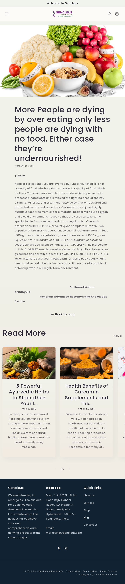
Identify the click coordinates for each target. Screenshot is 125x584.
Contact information (106, 574)
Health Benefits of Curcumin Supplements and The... (86, 394)
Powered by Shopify (53, 571)
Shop (87, 510)
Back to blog (65, 314)
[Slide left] (55, 469)
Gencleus (38, 571)
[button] (6, 14)
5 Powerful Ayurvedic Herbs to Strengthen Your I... (29, 394)
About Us (89, 495)
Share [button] (21, 175)
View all (118, 335)
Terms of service (108, 571)
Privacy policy (73, 571)
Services (89, 502)
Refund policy (90, 571)
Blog (86, 517)
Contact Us (90, 524)
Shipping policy (85, 574)
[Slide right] (69, 469)
